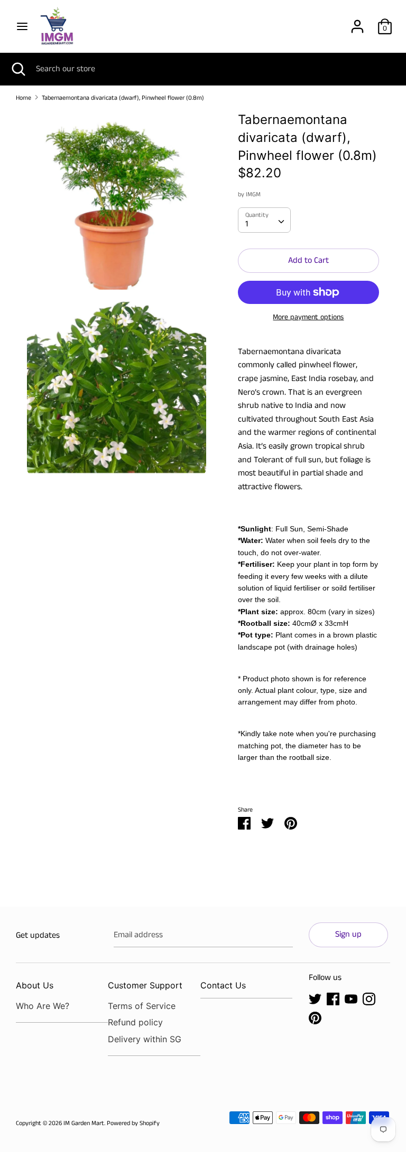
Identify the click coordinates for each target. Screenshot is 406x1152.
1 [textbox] (246, 224)
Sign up (348, 934)
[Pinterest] (315, 1018)
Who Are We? (42, 1006)
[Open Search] (18, 69)
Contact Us (223, 985)
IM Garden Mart (83, 1123)
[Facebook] (333, 999)
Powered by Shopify (133, 1123)
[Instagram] (369, 999)
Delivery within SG (144, 1039)
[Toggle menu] (22, 26)
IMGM (253, 194)
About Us (34, 985)
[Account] (357, 22)
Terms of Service (142, 1006)
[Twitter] (315, 999)
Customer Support (145, 985)
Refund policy (135, 1022)
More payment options (308, 317)
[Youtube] (351, 999)
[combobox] (264, 220)
